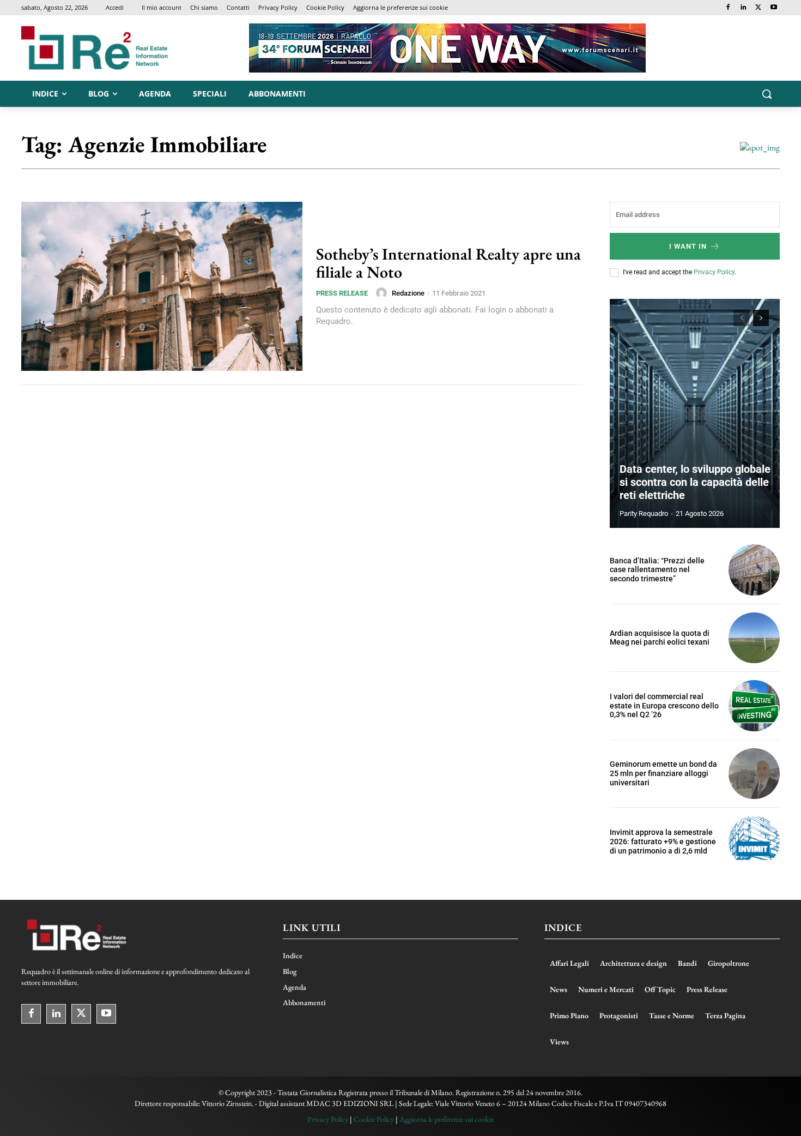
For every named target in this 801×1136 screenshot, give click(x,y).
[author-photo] (383, 292)
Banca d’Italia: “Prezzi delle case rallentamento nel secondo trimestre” (657, 570)
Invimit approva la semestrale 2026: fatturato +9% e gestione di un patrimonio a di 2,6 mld (663, 841)
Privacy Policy (714, 272)
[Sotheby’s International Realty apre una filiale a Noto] (161, 286)
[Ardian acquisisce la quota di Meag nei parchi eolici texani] (754, 638)
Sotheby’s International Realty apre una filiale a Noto (448, 263)
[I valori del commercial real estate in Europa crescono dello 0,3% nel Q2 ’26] (754, 705)
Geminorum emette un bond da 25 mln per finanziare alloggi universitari (663, 773)
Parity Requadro (644, 513)
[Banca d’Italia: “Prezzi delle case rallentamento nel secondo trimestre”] (754, 570)
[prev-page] (741, 318)
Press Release (342, 293)
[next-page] (761, 318)
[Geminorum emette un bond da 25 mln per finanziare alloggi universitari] (754, 774)
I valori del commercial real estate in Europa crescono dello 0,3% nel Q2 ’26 (664, 705)
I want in (688, 246)
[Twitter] (758, 8)
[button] (767, 94)
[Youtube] (773, 8)
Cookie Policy (374, 1119)
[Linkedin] (743, 8)
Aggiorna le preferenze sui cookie (446, 1119)
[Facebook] (728, 8)
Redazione (408, 293)
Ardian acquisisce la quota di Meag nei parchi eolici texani (659, 638)
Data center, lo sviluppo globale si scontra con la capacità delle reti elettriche (695, 482)
